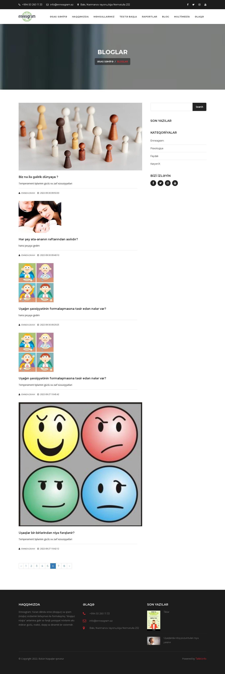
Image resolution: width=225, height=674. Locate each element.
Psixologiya (156, 148)
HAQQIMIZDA (80, 16)
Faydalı (154, 156)
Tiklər (166, 611)
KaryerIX (155, 163)
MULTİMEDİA (182, 16)
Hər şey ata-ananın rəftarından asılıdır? (48, 239)
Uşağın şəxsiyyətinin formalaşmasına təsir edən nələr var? (62, 309)
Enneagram (157, 140)
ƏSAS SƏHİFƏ (58, 16)
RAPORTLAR (149, 16)
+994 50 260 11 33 (32, 4)
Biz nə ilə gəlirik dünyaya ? (38, 177)
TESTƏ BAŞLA (128, 16)
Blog (165, 16)
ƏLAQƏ (199, 16)
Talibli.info (201, 658)
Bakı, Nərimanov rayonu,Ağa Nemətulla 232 (105, 4)
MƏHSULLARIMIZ (104, 16)
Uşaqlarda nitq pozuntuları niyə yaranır (181, 640)
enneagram (28, 193)
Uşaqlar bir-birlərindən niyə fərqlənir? (46, 533)
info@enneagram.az (61, 4)
